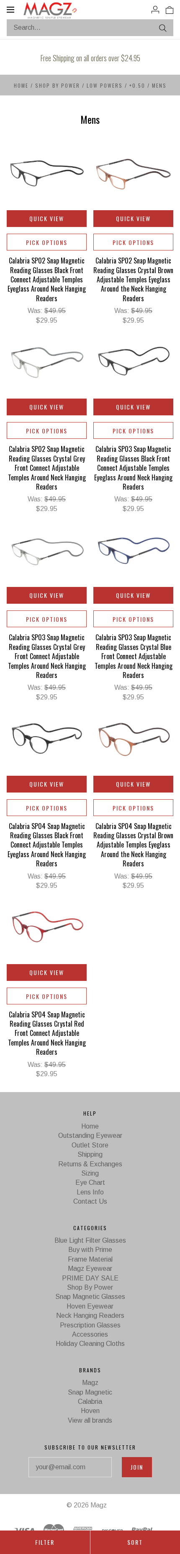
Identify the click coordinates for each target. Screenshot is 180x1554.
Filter (44, 1542)
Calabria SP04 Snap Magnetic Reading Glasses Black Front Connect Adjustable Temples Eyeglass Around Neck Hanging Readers (47, 845)
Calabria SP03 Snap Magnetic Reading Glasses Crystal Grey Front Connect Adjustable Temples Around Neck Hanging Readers (47, 656)
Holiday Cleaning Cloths (90, 1343)
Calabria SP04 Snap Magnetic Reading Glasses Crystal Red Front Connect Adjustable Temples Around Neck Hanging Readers (47, 1033)
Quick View (46, 218)
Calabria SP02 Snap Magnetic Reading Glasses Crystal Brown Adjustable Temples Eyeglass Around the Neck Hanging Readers (133, 279)
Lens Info (90, 1192)
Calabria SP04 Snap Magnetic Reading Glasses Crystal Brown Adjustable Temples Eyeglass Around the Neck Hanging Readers (133, 845)
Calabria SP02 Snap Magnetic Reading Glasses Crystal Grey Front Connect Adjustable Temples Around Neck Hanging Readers (47, 468)
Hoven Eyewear (90, 1306)
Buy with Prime (90, 1249)
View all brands (90, 1420)
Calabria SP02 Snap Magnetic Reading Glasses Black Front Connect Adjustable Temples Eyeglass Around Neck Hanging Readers (47, 279)
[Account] (155, 9)
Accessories (90, 1334)
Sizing (90, 1173)
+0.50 (137, 85)
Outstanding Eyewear (90, 1135)
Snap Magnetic (90, 1392)
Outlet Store (90, 1145)
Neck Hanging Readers (90, 1315)
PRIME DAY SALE (90, 1278)
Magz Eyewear (90, 1268)
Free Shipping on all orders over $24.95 (90, 57)
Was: (36, 310)
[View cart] (169, 9)
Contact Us (90, 1201)
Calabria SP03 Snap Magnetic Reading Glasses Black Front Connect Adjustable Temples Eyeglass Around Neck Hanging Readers (133, 468)
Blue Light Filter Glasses (90, 1240)
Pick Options (46, 242)
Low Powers (105, 85)
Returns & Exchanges (90, 1164)
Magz (90, 1382)
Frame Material (90, 1259)
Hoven (90, 1410)
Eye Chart (90, 1182)
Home (21, 85)
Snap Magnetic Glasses (90, 1296)
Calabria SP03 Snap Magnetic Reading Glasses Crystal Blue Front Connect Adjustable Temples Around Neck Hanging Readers (133, 656)
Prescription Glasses (90, 1325)
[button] (90, 62)
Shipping (90, 1154)
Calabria (90, 1401)
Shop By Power (57, 85)
